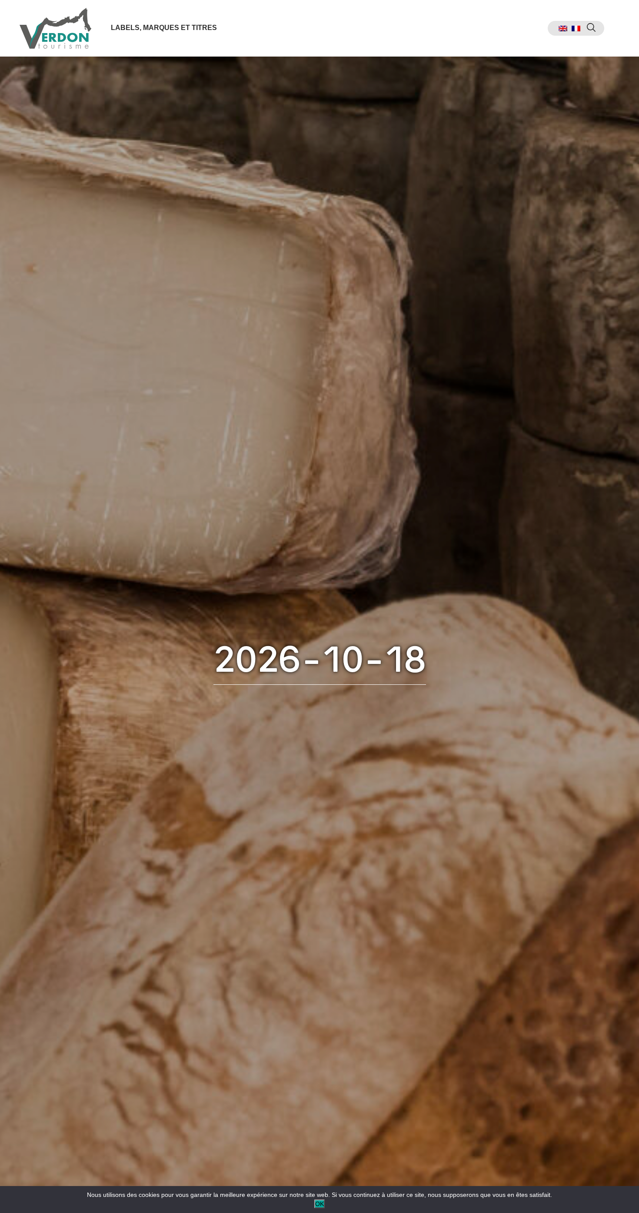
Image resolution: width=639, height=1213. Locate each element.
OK (319, 1203)
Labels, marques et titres (164, 27)
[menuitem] (562, 28)
